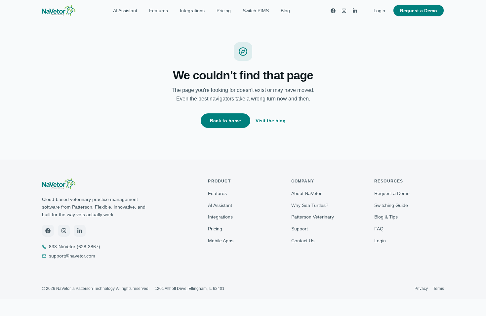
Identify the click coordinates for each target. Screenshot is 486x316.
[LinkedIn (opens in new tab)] (80, 231)
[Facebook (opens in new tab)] (48, 231)
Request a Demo (418, 10)
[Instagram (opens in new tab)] (64, 231)
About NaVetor (306, 193)
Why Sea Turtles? (309, 205)
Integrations (192, 10)
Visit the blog (271, 120)
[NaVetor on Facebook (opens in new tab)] (333, 11)
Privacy (421, 288)
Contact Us (302, 240)
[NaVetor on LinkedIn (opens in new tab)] (355, 11)
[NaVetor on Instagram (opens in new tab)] (344, 11)
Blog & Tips (386, 216)
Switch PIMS (256, 10)
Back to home (225, 120)
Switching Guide (391, 205)
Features (158, 10)
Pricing (224, 10)
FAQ (379, 228)
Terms (438, 288)
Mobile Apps (220, 240)
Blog (285, 10)
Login (381, 10)
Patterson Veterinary (312, 216)
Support (299, 228)
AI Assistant (125, 10)
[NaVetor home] (58, 10)
